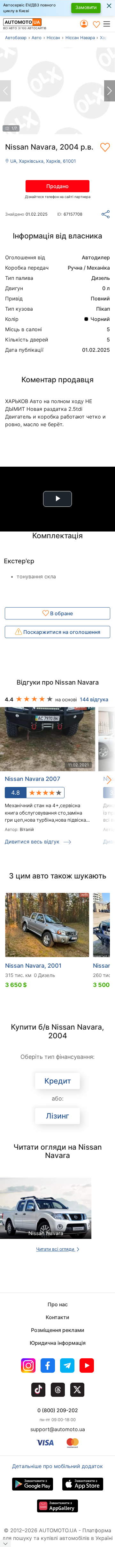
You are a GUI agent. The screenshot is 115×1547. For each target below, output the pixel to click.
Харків (106, 37)
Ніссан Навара (80, 37)
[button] (109, 23)
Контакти (57, 1317)
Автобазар (16, 37)
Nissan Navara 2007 (32, 778)
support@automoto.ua (57, 1429)
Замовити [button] (85, 7)
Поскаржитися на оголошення (61, 632)
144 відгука (94, 699)
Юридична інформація (58, 1343)
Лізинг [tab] (57, 1115)
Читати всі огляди (55, 1249)
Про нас (58, 1304)
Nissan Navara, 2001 (33, 965)
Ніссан (53, 37)
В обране (61, 613)
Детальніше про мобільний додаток (57, 1466)
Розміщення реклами (57, 1330)
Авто (37, 37)
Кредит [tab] (57, 1080)
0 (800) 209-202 (57, 1410)
